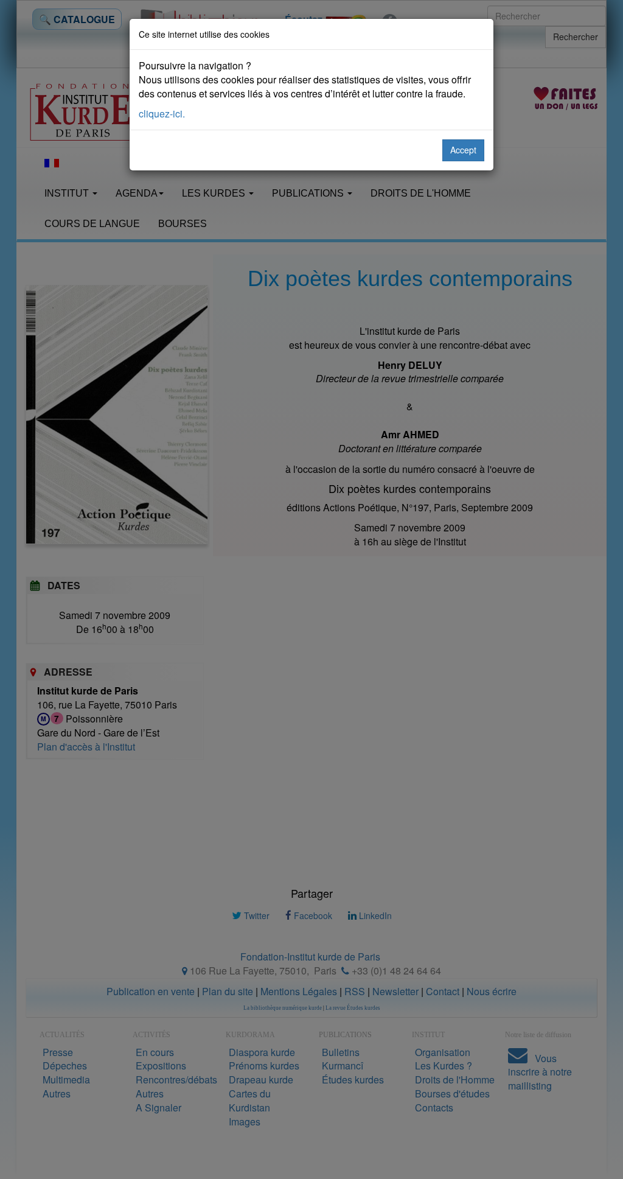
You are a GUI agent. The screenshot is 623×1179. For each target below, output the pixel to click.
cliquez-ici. (162, 114)
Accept (463, 150)
